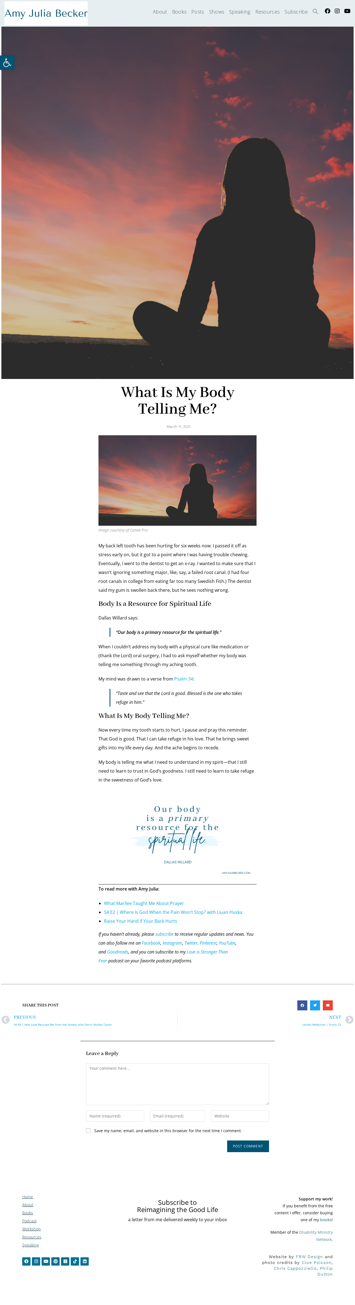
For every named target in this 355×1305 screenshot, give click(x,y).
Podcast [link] (29, 1220)
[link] (7, 62)
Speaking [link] (30, 1245)
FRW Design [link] (309, 1256)
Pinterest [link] (208, 943)
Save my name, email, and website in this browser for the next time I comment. (168, 1130)
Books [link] (27, 1212)
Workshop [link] (31, 1228)
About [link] (27, 1204)
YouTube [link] (227, 943)
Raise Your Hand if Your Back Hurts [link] (140, 921)
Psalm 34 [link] (183, 679)
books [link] (326, 1219)
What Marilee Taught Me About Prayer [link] (144, 903)
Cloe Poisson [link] (316, 1262)
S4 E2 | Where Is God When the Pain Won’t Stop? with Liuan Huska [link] (173, 912)
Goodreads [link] (117, 952)
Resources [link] (31, 1237)
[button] (302, 1005)
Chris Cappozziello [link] (295, 1268)
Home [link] (27, 1196)
